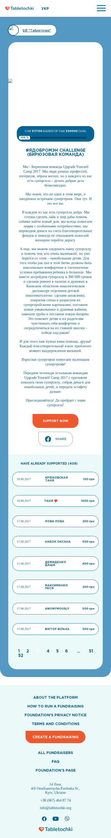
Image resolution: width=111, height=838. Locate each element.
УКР (45, 8)
